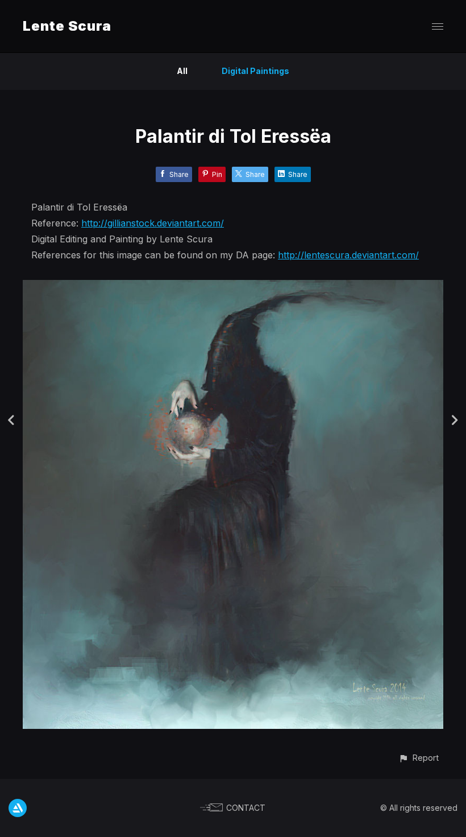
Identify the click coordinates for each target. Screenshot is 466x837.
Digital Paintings (255, 71)
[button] (418, 757)
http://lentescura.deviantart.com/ (348, 255)
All (182, 71)
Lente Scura (67, 26)
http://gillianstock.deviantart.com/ (152, 223)
